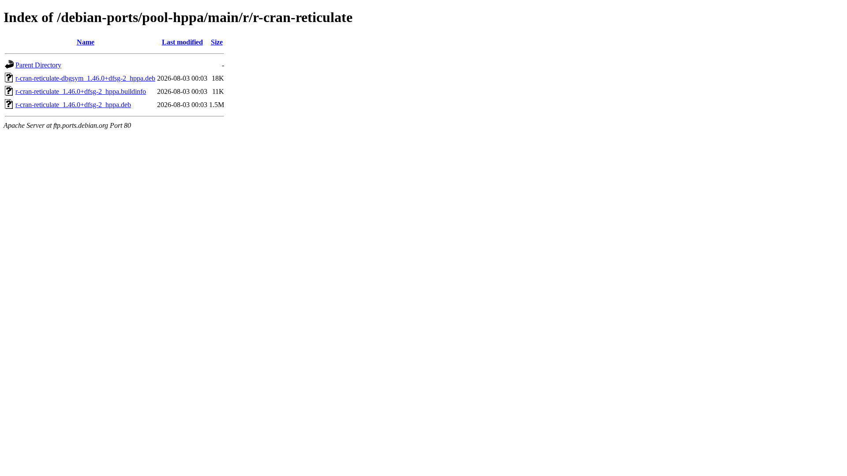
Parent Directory (38, 65)
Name (85, 42)
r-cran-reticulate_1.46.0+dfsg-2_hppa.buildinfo (80, 91)
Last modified (182, 42)
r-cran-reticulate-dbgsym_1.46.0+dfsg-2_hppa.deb (85, 78)
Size (217, 42)
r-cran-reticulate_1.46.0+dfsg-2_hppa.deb (73, 104)
